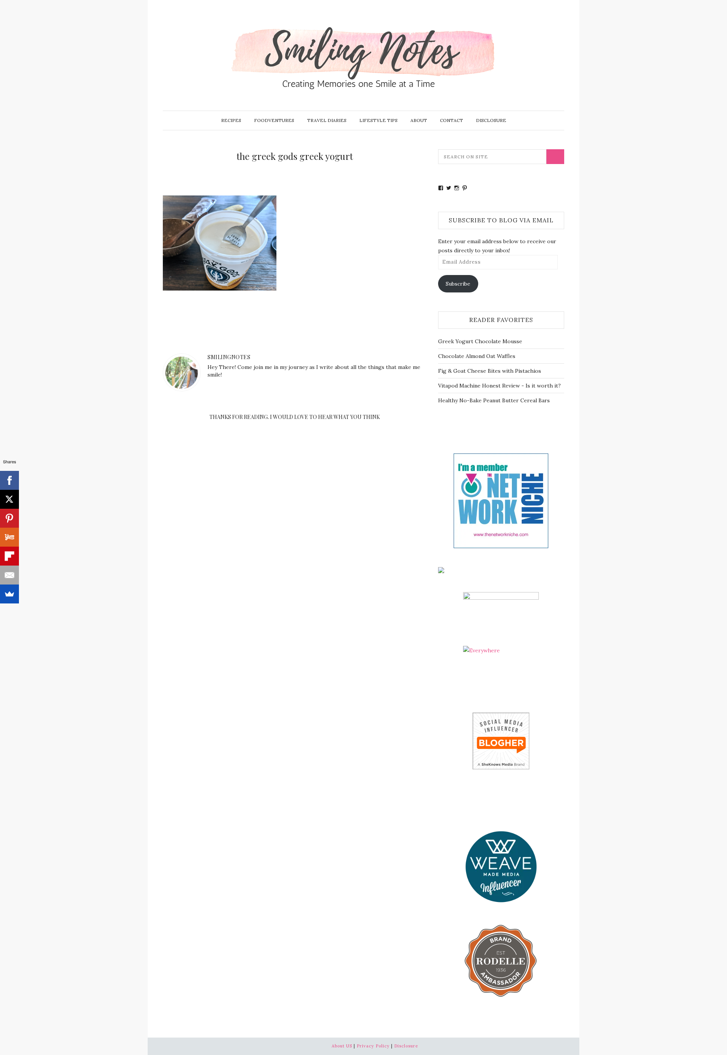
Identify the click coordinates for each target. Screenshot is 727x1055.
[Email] (9, 575)
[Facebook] (9, 480)
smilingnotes (228, 357)
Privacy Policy (373, 1046)
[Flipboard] (9, 556)
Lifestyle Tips (378, 120)
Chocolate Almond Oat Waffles (476, 356)
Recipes (231, 120)
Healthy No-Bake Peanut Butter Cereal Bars (494, 400)
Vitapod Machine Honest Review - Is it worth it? (499, 385)
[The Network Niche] (501, 500)
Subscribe (458, 283)
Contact (451, 120)
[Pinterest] (9, 518)
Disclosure (491, 120)
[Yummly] (9, 537)
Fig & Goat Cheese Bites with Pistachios (489, 370)
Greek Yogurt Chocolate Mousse (480, 341)
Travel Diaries (326, 120)
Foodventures (274, 120)
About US (342, 1046)
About (418, 120)
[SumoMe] (9, 594)
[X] (9, 499)
